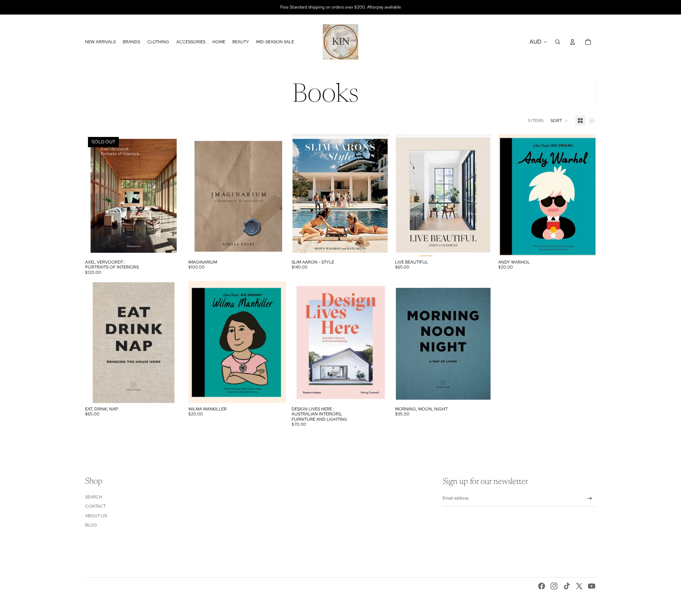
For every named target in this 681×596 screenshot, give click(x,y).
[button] (559, 120)
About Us (96, 516)
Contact (95, 506)
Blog (91, 525)
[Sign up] (589, 498)
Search (93, 497)
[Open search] (557, 42)
